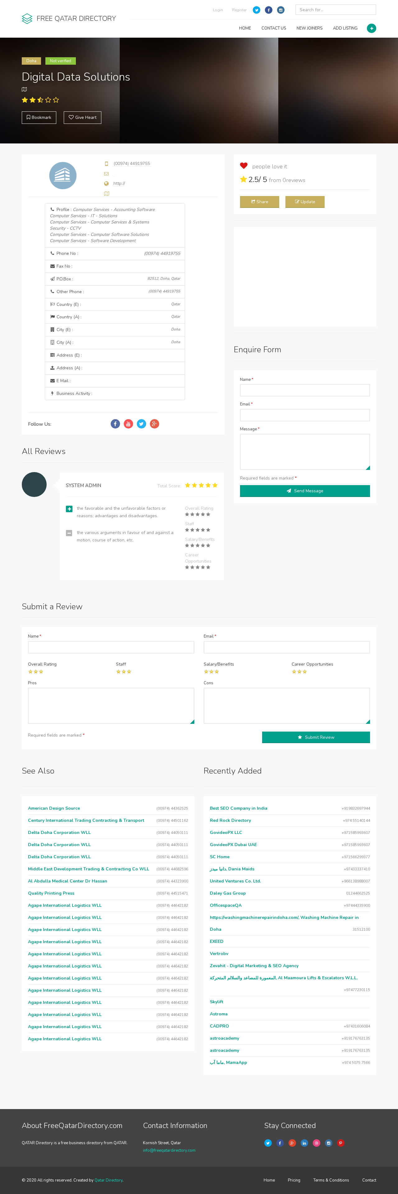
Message (250, 429)
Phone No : (117, 253)
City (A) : (117, 342)
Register (239, 9)
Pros (32, 683)
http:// (119, 183)
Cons (208, 683)
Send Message (308, 491)
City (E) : (117, 330)
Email (246, 404)
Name (246, 379)
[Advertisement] (305, 276)
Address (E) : (68, 355)
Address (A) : (68, 368)
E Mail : (63, 381)
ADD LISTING (345, 28)
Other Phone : (117, 292)
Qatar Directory (109, 1180)
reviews (294, 180)
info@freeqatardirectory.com (169, 1150)
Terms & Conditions (331, 1180)
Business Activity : (73, 393)
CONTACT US (273, 28)
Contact (369, 1180)
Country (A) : (117, 317)
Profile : (102, 225)
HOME (245, 28)
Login (218, 9)
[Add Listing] (371, 28)
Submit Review (320, 737)
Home (269, 1180)
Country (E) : (117, 304)
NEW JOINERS (309, 28)
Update (308, 202)
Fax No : (63, 266)
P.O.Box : (117, 279)
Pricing (294, 1180)
